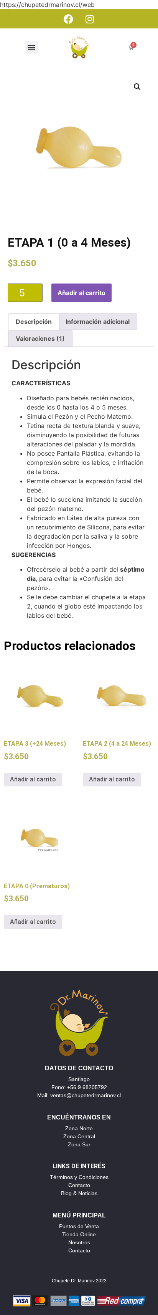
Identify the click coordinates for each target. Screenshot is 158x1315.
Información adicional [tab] (98, 321)
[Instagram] (89, 18)
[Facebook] (68, 18)
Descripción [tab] (34, 321)
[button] (31, 47)
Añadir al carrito (81, 293)
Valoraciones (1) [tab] (40, 338)
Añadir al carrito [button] (33, 779)
